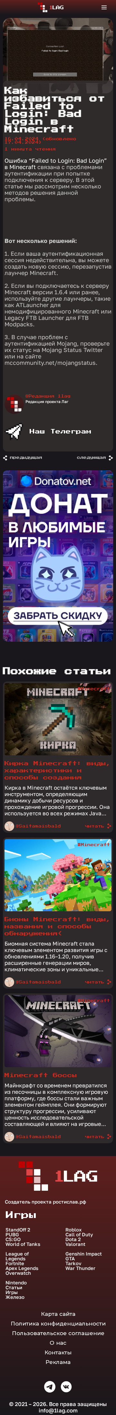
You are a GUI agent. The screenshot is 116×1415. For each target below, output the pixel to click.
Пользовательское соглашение (58, 1333)
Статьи (13, 1287)
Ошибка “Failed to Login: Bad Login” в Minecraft (56, 163)
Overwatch (18, 1273)
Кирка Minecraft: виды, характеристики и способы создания (58, 770)
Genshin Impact (83, 1253)
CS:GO (13, 1239)
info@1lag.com (58, 1410)
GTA (70, 1258)
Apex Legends (21, 1268)
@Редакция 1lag (48, 396)
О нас (58, 1343)
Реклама (58, 1362)
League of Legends (17, 1256)
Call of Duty (79, 1234)
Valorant (75, 1244)
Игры (11, 1292)
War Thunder (80, 1268)
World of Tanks (22, 1244)
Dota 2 (73, 1239)
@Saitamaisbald (38, 826)
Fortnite (14, 1263)
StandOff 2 (17, 1229)
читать (94, 826)
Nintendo (16, 1282)
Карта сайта (58, 1314)
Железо (14, 1297)
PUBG (12, 1234)
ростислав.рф (69, 1202)
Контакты (58, 1352)
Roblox (73, 1229)
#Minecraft (94, 688)
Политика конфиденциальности (58, 1323)
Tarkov (73, 1263)
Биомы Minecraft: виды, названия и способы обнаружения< (58, 926)
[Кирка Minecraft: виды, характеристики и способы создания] (58, 754)
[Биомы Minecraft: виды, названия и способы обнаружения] (58, 910)
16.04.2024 (41, 140)
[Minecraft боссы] (58, 1065)
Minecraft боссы (41, 1075)
